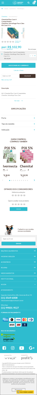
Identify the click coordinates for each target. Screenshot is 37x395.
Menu (3, 3)
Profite (27, 357)
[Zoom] (13, 33)
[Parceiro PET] (17, 4)
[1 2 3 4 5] (19, 204)
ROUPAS (4, 267)
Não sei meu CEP (6, 80)
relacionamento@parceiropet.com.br (12, 300)
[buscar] (29, 3)
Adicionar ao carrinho (18, 65)
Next (22, 33)
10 (27, 180)
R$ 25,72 (9, 49)
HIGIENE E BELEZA (8, 256)
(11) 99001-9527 (10, 307)
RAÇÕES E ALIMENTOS (9, 251)
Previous (4, 33)
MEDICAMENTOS (7, 273)
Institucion (6, 279)
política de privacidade (18, 384)
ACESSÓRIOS (5, 262)
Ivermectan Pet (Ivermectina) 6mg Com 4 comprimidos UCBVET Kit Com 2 (10, 167)
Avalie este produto (18, 42)
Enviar (18, 243)
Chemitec (4, 16)
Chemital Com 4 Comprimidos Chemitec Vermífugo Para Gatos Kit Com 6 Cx (27, 167)
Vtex (10, 357)
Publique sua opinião (18, 209)
